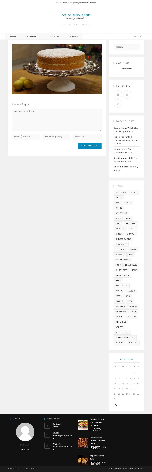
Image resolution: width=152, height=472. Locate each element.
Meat (117, 296)
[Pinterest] (118, 103)
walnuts (119, 342)
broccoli (120, 228)
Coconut (120, 249)
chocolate (121, 244)
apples (133, 192)
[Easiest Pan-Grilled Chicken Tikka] (83, 443)
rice (134, 311)
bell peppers (121, 213)
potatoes (120, 306)
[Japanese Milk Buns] (83, 460)
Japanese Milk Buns (123, 149)
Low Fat (119, 291)
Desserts (120, 254)
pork (130, 301)
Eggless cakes (122, 260)
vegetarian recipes (125, 337)
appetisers (120, 192)
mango (131, 291)
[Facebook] (118, 94)
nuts (127, 296)
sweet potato (122, 332)
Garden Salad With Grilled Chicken (97, 422)
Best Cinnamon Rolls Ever (126, 158)
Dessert (134, 249)
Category (128, 469)
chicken (131, 234)
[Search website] (141, 36)
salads (118, 317)
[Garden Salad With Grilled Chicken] (83, 425)
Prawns (133, 306)
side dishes (120, 322)
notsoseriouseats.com (62, 448)
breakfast (131, 223)
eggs (118, 265)
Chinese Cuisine (123, 239)
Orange (119, 301)
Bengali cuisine (123, 218)
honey (134, 270)
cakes (133, 228)
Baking (118, 208)
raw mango (121, 311)
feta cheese (131, 265)
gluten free (121, 270)
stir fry (119, 327)
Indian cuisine (122, 275)
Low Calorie (121, 285)
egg (131, 254)
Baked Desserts (123, 203)
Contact (139, 469)
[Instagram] (135, 36)
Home (110, 469)
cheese (118, 234)
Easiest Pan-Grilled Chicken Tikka (97, 440)
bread (118, 223)
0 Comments (95, 431)
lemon (118, 280)
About (118, 469)
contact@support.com (62, 437)
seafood (131, 317)
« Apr (116, 405)
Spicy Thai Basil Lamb (124, 166)
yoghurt (133, 342)
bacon (118, 197)
